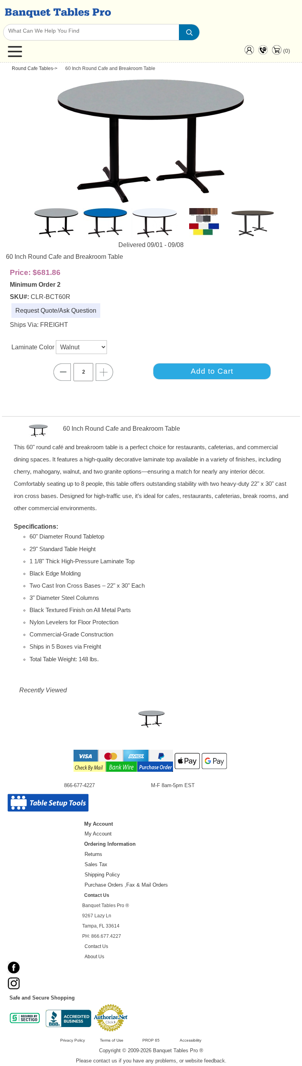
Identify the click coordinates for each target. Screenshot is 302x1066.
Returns (93, 854)
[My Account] (249, 51)
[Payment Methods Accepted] (151, 771)
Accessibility (190, 1040)
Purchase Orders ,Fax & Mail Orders (126, 885)
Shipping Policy (102, 875)
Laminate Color (33, 347)
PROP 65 (151, 1040)
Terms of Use (111, 1040)
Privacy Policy (72, 1040)
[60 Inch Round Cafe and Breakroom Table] (151, 721)
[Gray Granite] (153, 202)
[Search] (189, 32)
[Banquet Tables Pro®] (57, 12)
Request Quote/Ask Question (55, 310)
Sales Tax (96, 864)
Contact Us (96, 946)
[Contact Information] (263, 51)
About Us (94, 956)
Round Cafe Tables (32, 68)
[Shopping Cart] (277, 53)
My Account (98, 834)
